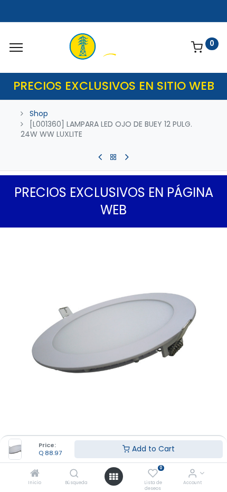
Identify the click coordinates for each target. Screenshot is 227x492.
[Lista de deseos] (153, 474)
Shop (39, 113)
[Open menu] (113, 476)
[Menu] (16, 47)
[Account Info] (192, 474)
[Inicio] (35, 474)
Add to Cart (152, 448)
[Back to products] (113, 157)
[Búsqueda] (74, 474)
